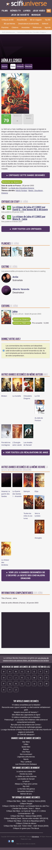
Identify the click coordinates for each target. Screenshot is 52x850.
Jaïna (14, 311)
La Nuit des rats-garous (26, 788)
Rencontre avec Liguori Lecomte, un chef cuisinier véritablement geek (26, 708)
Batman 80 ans (26, 793)
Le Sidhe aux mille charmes (26, 776)
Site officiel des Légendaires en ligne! (26, 714)
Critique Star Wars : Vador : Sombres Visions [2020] (26, 801)
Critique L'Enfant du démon (26, 823)
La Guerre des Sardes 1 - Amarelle (17, 493)
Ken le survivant (26, 754)
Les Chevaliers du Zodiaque (26, 764)
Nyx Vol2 (26, 786)
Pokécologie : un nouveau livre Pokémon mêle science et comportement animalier (26, 720)
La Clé (37, 396)
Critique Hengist (26, 803)
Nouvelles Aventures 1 (26, 791)
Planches (4, 27)
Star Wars (26, 742)
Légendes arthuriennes (26, 756)
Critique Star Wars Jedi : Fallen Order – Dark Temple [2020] (26, 826)
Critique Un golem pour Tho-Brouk (26, 828)
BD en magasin (36, 19)
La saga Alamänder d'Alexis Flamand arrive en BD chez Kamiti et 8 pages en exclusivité (26, 730)
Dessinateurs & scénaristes (28, 23)
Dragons (4, 193)
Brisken (4, 396)
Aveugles (38, 538)
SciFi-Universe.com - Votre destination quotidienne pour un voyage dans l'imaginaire (26, 4)
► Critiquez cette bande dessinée (25, 175)
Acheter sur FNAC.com (21, 323)
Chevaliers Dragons (28, 397)
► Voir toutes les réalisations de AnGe (25, 452)
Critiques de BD (8, 19)
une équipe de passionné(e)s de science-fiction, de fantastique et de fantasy (26, 659)
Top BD (47, 19)
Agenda (48, 27)
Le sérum (26, 781)
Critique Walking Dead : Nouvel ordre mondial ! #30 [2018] (26, 818)
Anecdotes (25, 27)
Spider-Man (26, 746)
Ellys (36, 491)
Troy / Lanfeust (26, 761)
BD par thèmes (9, 23)
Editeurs (45, 23)
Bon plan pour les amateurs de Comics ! (26, 724)
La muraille (16, 396)
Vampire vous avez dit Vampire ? (26, 712)
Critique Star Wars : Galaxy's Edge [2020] (26, 816)
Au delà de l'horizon (39, 419)
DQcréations (35, 836)
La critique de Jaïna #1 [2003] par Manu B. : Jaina (28, 218)
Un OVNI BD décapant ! (26, 734)
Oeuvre (4, 66)
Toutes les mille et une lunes (28, 515)
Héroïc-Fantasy (21, 190)
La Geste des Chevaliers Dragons (21, 188)
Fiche (13, 66)
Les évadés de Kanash (28, 443)
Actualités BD (22, 19)
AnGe (15, 276)
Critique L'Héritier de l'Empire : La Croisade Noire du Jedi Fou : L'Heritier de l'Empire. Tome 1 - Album (26, 807)
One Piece (26, 751)
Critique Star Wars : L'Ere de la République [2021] (26, 821)
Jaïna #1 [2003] (11, 60)
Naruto (26, 759)
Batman (26, 749)
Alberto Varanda (20, 289)
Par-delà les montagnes (5, 443)
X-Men (26, 744)
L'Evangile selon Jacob (17, 443)
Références (37, 27)
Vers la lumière (37, 514)
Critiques (20, 65)
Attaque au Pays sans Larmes (26, 784)
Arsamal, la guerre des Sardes (5, 493)
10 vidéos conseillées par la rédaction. (26, 717)
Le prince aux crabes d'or (26, 771)
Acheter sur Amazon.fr (21, 319)
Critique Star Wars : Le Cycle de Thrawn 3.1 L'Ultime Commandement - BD (26, 812)
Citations (15, 27)
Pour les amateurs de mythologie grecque (26, 727)
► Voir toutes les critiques (25, 228)
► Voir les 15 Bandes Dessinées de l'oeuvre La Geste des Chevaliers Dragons (25, 575)
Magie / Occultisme (35, 190)
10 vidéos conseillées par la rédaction (26, 704)
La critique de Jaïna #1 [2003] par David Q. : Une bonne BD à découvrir (30, 208)
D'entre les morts (26, 774)
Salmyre (27, 491)
